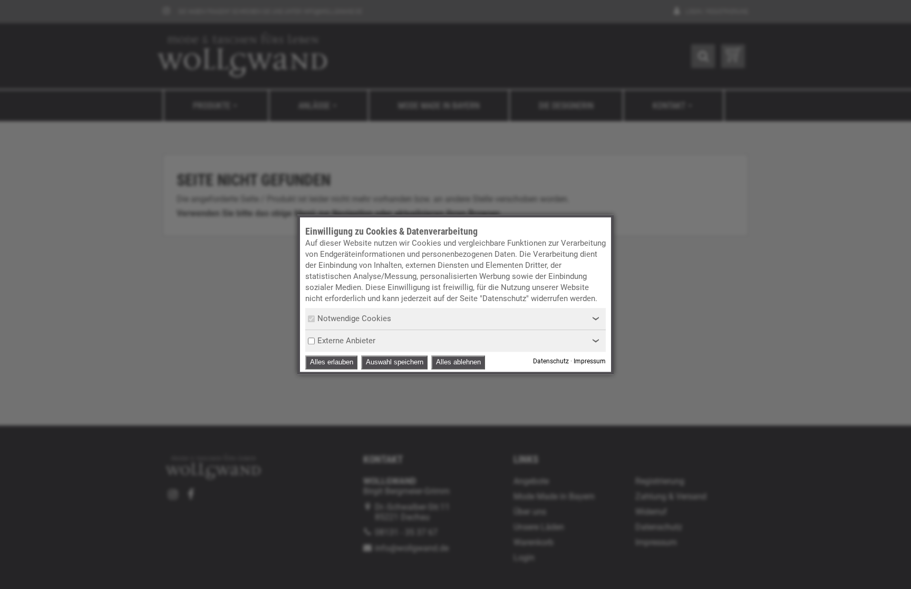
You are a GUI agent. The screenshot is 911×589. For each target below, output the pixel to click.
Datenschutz (551, 361)
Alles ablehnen (458, 362)
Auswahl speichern (394, 362)
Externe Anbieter (346, 340)
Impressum (590, 361)
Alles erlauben (331, 362)
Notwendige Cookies (354, 318)
